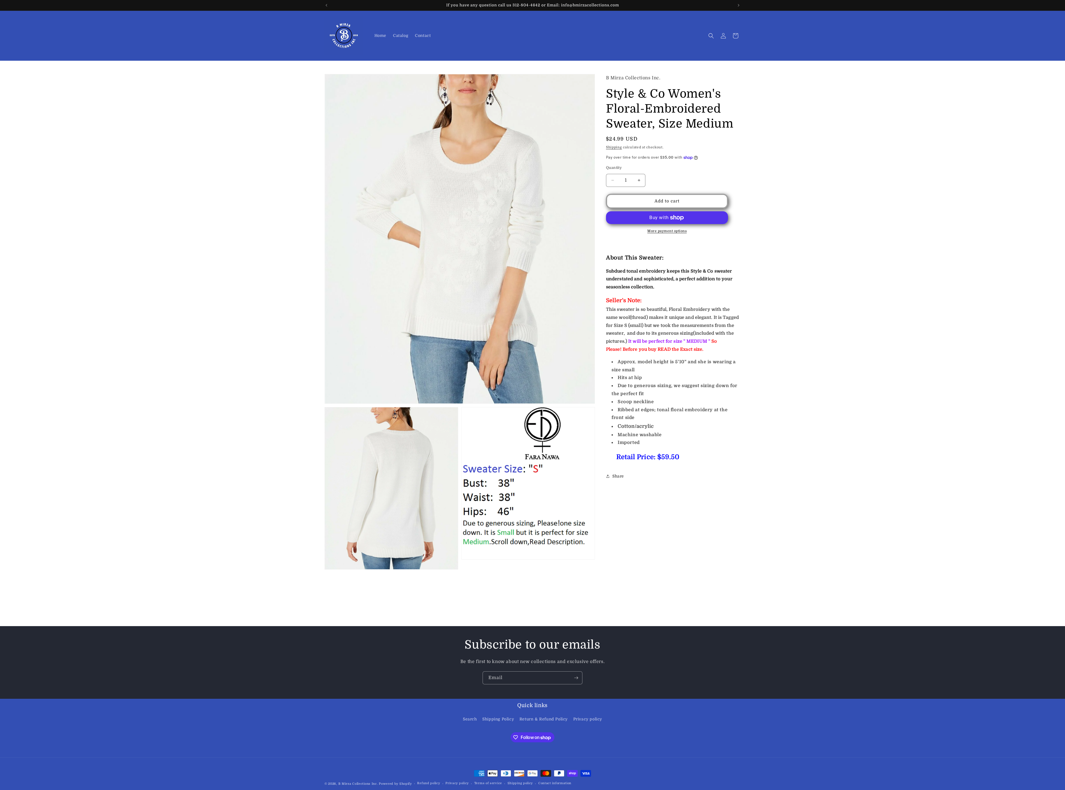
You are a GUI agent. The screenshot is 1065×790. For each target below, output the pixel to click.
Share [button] (618, 476)
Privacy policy (587, 719)
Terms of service (488, 783)
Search (470, 719)
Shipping (614, 147)
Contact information (554, 783)
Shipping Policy (498, 719)
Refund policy (428, 783)
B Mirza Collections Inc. (358, 784)
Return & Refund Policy (543, 719)
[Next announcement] (738, 5)
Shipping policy (520, 783)
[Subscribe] (576, 677)
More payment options (667, 231)
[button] (711, 36)
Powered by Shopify (395, 784)
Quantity (614, 168)
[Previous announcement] (326, 5)
